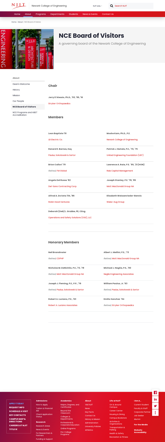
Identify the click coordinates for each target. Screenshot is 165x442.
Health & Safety (117, 433)
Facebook (155, 392)
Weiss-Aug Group (116, 201)
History (16, 89)
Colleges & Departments (67, 417)
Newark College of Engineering (122, 139)
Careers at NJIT (18, 425)
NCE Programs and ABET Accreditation (25, 113)
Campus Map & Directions (17, 420)
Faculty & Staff (141, 408)
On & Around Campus (115, 405)
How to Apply (42, 404)
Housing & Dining (117, 414)
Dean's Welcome (21, 84)
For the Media (141, 424)
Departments (57, 14)
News (87, 408)
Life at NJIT (115, 401)
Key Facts (89, 412)
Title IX (13, 429)
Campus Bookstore (118, 418)
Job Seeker (139, 415)
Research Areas (43, 426)
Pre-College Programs (66, 433)
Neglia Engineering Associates (119, 274)
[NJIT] (19, 6)
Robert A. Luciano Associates (62, 305)
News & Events (90, 14)
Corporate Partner (142, 412)
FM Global (62, 170)
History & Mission (92, 419)
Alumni (137, 419)
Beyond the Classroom (66, 412)
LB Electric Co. (55, 139)
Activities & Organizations (116, 422)
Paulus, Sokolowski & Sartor (62, 155)
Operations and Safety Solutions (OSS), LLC (70, 217)
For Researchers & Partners (44, 434)
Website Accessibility (140, 431)
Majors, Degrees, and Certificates (70, 405)
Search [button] (111, 6)
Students (73, 14)
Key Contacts (17, 415)
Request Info (16, 407)
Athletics (89, 430)
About (28, 14)
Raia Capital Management (120, 170)
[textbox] (131, 6)
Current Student (141, 404)
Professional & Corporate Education (70, 423)
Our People (18, 101)
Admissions (41, 401)
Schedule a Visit (18, 411)
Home (17, 14)
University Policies (93, 426)
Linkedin (155, 399)
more (155, 412)
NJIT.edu (97, 6)
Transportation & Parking (117, 428)
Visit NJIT (89, 404)
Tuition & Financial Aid (44, 409)
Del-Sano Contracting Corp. (62, 186)
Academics (66, 401)
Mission (16, 95)
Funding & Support (44, 439)
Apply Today (16, 403)
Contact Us (108, 14)
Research (41, 422)
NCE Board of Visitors (32, 22)
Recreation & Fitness (119, 437)
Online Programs (68, 428)
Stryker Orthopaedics (59, 103)
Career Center (116, 411)
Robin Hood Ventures (59, 201)
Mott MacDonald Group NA (120, 186)
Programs (41, 14)
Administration (91, 423)
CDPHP (60, 258)
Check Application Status (44, 415)
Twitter (155, 406)
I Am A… (137, 401)
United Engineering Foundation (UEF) (125, 155)
